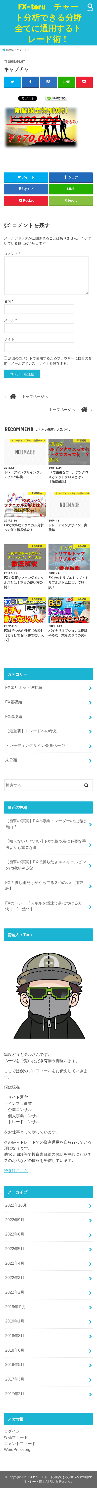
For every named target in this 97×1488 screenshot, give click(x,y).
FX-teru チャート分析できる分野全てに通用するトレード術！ (48, 22)
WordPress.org (17, 1449)
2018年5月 (14, 1364)
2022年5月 (14, 1248)
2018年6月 (14, 1350)
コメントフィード (20, 1443)
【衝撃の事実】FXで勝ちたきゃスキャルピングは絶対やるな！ (45, 864)
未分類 (11, 760)
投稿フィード (16, 1437)
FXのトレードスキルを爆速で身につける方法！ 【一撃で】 (43, 906)
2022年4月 (14, 1263)
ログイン (12, 1431)
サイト (9, 339)
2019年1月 (14, 1321)
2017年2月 (14, 1393)
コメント (12, 254)
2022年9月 (14, 1219)
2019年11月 (15, 1306)
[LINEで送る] (56, 98)
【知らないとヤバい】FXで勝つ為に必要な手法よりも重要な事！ (45, 844)
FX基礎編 (13, 702)
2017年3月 (14, 1379)
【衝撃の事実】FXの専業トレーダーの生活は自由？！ (45, 823)
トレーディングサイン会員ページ (35, 745)
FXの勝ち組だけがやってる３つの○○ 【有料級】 (44, 885)
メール (10, 320)
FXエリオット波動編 (23, 687)
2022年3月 (14, 1277)
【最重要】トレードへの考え (31, 731)
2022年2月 (14, 1292)
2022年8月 (14, 1234)
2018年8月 (14, 1335)
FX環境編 (13, 716)
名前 (8, 301)
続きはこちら (16, 1170)
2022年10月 (16, 1205)
